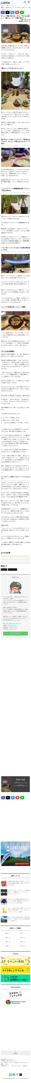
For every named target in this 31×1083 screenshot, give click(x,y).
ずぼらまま (4, 569)
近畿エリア (8, 941)
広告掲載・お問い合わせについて (8, 1060)
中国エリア (23, 941)
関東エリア (8, 937)
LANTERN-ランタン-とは (6, 1059)
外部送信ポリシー (5, 1065)
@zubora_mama (12, 625)
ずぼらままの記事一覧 (15, 633)
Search (25, 1)
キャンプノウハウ (12, 569)
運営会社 (25, 1065)
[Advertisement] (15, 707)
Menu (28, 1)
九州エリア (23, 946)
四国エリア (8, 946)
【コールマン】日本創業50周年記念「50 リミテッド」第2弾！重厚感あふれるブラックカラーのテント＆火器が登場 (18, 901)
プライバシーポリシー (16, 1065)
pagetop (15, 1053)
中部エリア (23, 937)
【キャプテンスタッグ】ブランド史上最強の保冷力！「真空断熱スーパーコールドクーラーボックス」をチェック (19, 892)
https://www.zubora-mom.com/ (13, 623)
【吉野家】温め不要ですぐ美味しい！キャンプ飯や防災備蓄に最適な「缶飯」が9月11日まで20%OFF (19, 883)
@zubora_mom (13, 627)
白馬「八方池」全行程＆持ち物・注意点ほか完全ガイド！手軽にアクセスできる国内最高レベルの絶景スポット (19, 918)
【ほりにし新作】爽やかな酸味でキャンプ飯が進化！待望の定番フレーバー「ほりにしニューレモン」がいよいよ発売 (19, 909)
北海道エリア (8, 933)
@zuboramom (12, 629)
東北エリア (23, 933)
